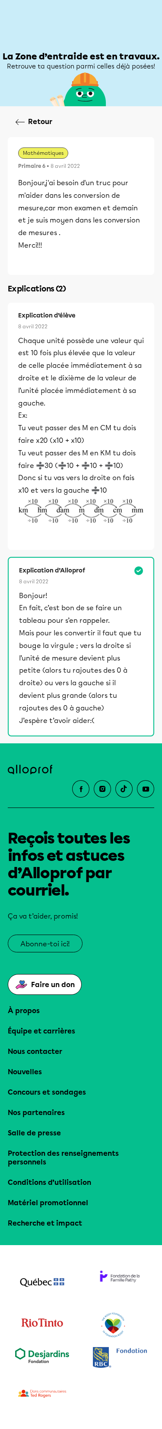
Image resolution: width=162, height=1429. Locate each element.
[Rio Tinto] (42, 1325)
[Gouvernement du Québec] (42, 1283)
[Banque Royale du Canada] (120, 1358)
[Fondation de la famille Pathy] (120, 1283)
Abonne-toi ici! (45, 944)
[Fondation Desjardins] (42, 1358)
